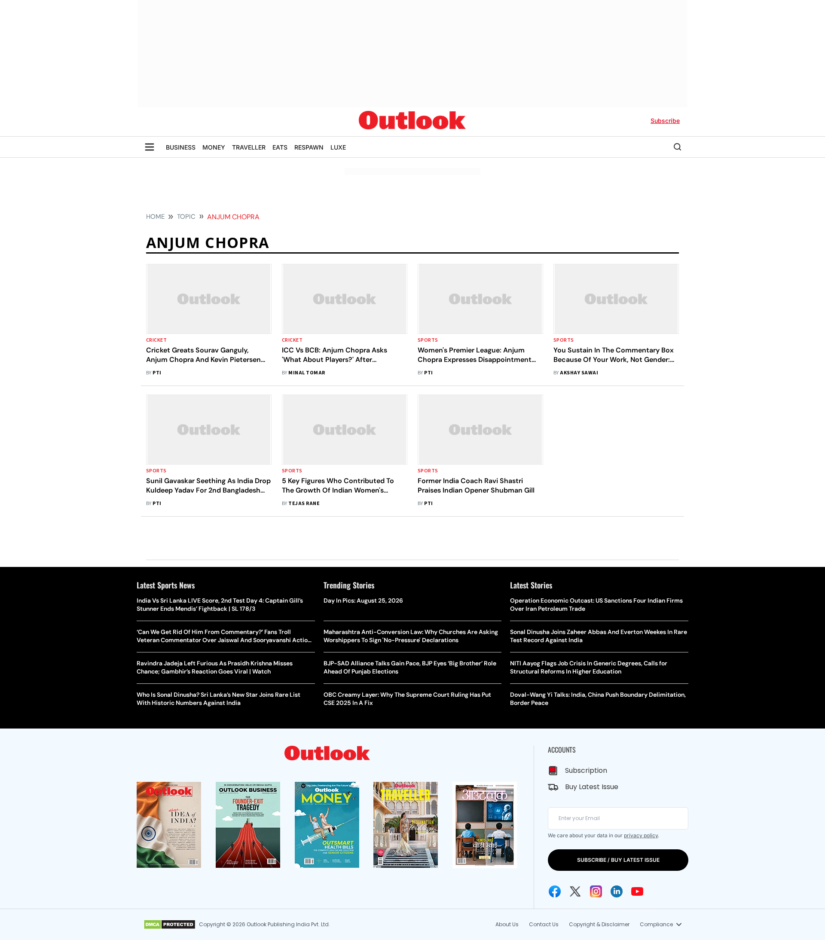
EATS (279, 147)
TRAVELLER (249, 147)
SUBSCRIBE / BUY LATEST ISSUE (618, 860)
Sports (428, 340)
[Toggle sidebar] (150, 147)
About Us (507, 924)
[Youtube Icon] (637, 891)
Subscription (586, 770)
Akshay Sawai (579, 373)
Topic (186, 216)
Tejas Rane (304, 503)
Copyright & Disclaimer (599, 924)
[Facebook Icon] (555, 891)
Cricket (156, 340)
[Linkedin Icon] (616, 891)
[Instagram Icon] (596, 891)
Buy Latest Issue (591, 787)
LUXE (338, 147)
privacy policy (641, 835)
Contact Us (544, 924)
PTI (157, 373)
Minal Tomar (306, 373)
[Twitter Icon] (575, 891)
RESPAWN (309, 147)
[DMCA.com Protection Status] (170, 924)
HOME (155, 216)
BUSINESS (181, 147)
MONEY (213, 147)
